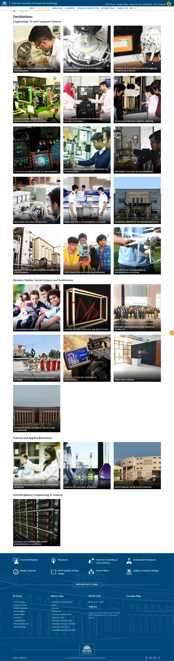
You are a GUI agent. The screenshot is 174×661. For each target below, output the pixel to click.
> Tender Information (57, 617)
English (133, 8)
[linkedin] (171, 344)
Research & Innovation (88, 8)
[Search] (169, 4)
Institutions (44, 8)
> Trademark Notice (19, 621)
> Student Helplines (19, 611)
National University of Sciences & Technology (34, 3)
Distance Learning (135, 4)
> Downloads (55, 608)
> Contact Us (17, 617)
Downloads (162, 4)
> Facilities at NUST (19, 614)
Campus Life (122, 8)
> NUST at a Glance (19, 602)
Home (15, 658)
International (108, 8)
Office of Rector (110, 4)
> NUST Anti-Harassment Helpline (61, 621)
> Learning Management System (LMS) (63, 630)
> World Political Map (19, 627)
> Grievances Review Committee (61, 614)
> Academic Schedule (20, 608)
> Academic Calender (20, 605)
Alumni (126, 4)
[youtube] (171, 349)
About (32, 8)
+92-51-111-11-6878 (97, 602)
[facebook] (171, 338)
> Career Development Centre (60, 627)
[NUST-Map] (139, 616)
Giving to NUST (147, 4)
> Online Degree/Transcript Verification (63, 624)
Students (119, 4)
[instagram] (171, 355)
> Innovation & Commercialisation (61, 602)
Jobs (155, 4)
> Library (53, 605)
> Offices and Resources (20, 624)
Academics (70, 8)
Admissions (57, 8)
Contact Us (22, 658)
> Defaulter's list (56, 611)
